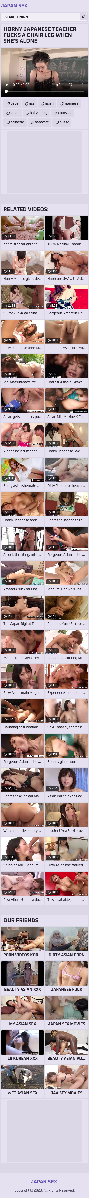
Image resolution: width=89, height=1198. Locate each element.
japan (15, 113)
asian (49, 103)
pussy (64, 122)
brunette (17, 122)
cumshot (65, 113)
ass (32, 103)
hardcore (42, 122)
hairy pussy (38, 113)
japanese (71, 103)
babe (15, 103)
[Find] (83, 16)
